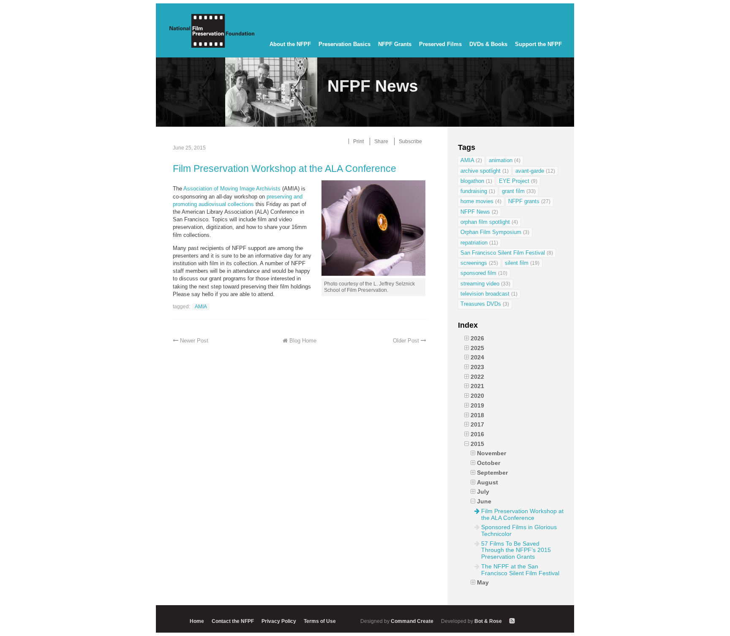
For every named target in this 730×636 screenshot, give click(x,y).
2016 (477, 434)
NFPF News (479, 212)
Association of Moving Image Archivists (232, 188)
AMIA (201, 306)
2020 (477, 395)
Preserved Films (440, 44)
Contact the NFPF (233, 621)
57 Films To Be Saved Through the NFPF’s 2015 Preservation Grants (516, 550)
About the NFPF (290, 44)
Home (197, 621)
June (484, 501)
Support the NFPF (538, 44)
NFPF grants (529, 201)
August (487, 482)
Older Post (406, 340)
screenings (479, 263)
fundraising (477, 191)
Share (381, 141)
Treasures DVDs (484, 304)
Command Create (397, 621)
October (488, 462)
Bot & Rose (472, 621)
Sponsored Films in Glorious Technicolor (519, 530)
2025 (477, 348)
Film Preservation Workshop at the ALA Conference (284, 168)
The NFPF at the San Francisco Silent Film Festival (520, 569)
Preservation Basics (344, 44)
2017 (477, 424)
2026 (477, 338)
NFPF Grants (394, 44)
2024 (477, 357)
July (483, 491)
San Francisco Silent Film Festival (506, 253)
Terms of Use (320, 621)
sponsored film (483, 273)
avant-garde (535, 171)
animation (504, 160)
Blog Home (302, 340)
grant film (519, 191)
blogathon (476, 181)
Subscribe (410, 141)
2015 (477, 443)
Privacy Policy (278, 621)
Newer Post (194, 340)
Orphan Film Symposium (494, 232)
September (492, 472)
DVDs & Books (488, 44)
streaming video (485, 283)
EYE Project (518, 181)
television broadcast (489, 294)
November (491, 453)
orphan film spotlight (489, 222)
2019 (477, 405)
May (483, 582)
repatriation (479, 242)
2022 (477, 376)
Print (358, 141)
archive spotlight (484, 171)
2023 (477, 367)
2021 (477, 386)
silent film (522, 263)
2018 (477, 415)
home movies (480, 201)
